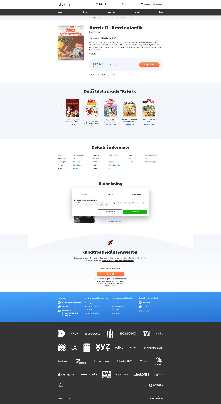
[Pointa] (88, 374)
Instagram (146, 303)
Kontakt (137, 12)
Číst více (93, 54)
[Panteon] (159, 361)
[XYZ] (102, 348)
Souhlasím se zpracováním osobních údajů (112, 279)
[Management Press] (75, 333)
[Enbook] (156, 385)
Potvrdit (110, 274)
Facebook (146, 307)
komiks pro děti (78, 155)
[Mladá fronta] (106, 374)
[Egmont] (128, 333)
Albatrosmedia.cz (117, 303)
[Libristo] (159, 374)
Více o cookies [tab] (136, 194)
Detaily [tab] (110, 194)
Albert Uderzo (113, 155)
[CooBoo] (61, 348)
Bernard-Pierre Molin (91, 126)
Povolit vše (135, 211)
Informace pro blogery (92, 306)
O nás (161, 12)
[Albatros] (146, 333)
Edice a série (110, 12)
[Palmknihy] (66, 374)
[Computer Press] (87, 348)
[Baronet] (141, 374)
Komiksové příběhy (151, 155)
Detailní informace (104, 75)
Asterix (111, 162)
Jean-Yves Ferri (110, 124)
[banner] (68, 4)
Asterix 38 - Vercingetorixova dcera (110, 122)
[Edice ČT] (143, 361)
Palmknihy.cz (116, 310)
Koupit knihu (149, 65)
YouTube (146, 311)
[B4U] (102, 361)
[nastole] (81, 361)
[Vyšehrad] (62, 361)
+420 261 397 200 (68, 307)
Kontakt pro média (91, 303)
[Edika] (120, 348)
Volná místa (88, 310)
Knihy (83, 12)
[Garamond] (122, 374)
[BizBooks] (93, 333)
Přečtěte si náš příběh (92, 313)
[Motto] (160, 333)
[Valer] (110, 333)
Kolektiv (72, 124)
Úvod (60, 12)
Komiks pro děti (109, 18)
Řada (92, 75)
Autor (115, 75)
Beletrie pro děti (97, 18)
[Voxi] (75, 348)
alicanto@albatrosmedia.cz (71, 303)
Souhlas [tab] (84, 194)
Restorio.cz (115, 313)
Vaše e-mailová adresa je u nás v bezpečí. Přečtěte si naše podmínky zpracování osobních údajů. (110, 283)
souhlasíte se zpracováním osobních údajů (118, 261)
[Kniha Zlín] (153, 348)
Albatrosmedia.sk (117, 306)
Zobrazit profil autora (113, 221)
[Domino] (61, 333)
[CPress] (134, 348)
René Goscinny (95, 32)
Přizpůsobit (109, 211)
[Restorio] (60, 385)
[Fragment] (124, 361)
